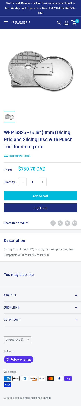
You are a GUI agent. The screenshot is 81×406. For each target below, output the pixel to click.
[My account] (66, 23)
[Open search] (59, 23)
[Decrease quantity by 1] (22, 182)
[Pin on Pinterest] (60, 223)
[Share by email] (74, 223)
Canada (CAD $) (14, 339)
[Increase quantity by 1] (42, 182)
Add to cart (40, 196)
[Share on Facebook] (53, 223)
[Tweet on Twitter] (67, 223)
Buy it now (41, 208)
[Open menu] (6, 22)
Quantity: (10, 182)
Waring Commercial (17, 156)
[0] (74, 22)
